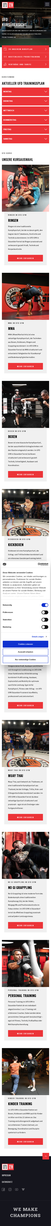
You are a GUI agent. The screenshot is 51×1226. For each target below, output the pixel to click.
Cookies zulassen (25, 644)
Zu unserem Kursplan (20, 49)
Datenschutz (7, 1182)
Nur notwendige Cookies (25, 660)
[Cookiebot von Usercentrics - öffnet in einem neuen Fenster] (38, 564)
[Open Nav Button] (47, 4)
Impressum (6, 1175)
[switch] (45, 612)
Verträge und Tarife (20, 64)
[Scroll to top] (45, 1156)
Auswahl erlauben (25, 652)
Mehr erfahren (25, 258)
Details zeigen (38, 637)
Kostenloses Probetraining (24, 56)
